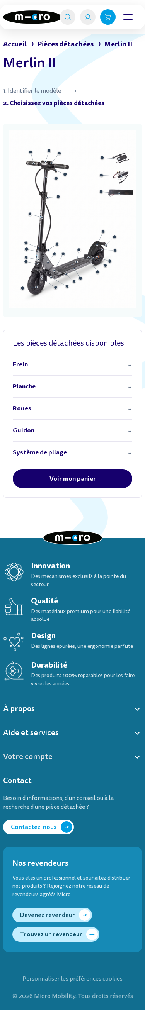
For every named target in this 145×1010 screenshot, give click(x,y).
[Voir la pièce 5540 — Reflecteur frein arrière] (97, 257)
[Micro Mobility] (32, 17)
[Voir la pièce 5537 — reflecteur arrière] (106, 245)
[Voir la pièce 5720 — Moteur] (36, 287)
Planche (24, 386)
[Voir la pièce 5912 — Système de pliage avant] (54, 270)
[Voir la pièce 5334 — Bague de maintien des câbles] (26, 249)
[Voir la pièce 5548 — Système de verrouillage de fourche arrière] (88, 257)
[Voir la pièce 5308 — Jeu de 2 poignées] (34, 163)
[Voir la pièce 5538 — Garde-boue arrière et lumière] (97, 245)
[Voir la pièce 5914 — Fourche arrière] (105, 266)
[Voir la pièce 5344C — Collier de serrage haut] (47, 198)
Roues (22, 408)
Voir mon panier (72, 478)
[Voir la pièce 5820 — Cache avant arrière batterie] (51, 277)
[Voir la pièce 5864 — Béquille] (66, 274)
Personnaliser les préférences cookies (72, 979)
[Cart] (108, 17)
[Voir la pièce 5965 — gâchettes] (51, 163)
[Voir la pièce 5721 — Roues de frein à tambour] (102, 250)
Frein (20, 364)
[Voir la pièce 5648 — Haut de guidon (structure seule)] (46, 177)
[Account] (88, 17)
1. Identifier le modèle (32, 90)
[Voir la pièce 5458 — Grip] (76, 262)
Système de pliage (40, 452)
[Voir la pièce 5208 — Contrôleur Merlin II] (122, 176)
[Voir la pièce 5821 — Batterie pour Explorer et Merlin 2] (119, 193)
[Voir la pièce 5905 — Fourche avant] (38, 259)
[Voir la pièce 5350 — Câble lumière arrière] (74, 269)
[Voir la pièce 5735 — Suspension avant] (38, 264)
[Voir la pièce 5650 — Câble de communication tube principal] (48, 250)
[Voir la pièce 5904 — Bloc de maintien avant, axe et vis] (48, 262)
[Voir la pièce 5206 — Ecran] (45, 161)
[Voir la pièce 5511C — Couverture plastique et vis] (41, 278)
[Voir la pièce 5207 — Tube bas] (42, 217)
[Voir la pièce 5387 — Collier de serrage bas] (39, 248)
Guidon (23, 430)
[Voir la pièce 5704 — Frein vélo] (56, 170)
